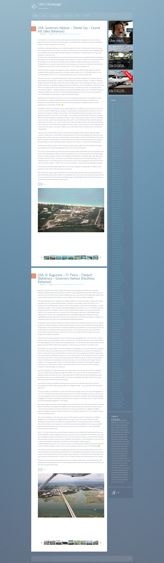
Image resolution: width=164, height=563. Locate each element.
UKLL (122, 460)
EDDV (125, 427)
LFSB (116, 446)
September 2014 (119, 281)
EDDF (112, 439)
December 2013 (119, 299)
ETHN (122, 439)
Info (77, 16)
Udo (46, 34)
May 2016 (117, 240)
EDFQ (116, 470)
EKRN (119, 470)
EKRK (119, 451)
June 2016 (117, 238)
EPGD (128, 432)
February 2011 (118, 370)
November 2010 (119, 377)
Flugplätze (55, 16)
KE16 (122, 477)
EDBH (112, 451)
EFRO (123, 458)
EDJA (119, 425)
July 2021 (117, 113)
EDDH (116, 422)
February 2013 (118, 318)
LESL (116, 465)
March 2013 (117, 315)
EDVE (126, 470)
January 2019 (118, 174)
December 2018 (119, 176)
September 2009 (119, 404)
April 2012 (117, 338)
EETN (112, 460)
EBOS (125, 456)
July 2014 (117, 286)
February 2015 (118, 274)
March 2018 (117, 192)
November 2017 (119, 202)
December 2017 (119, 199)
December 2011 (119, 347)
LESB (119, 437)
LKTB (112, 463)
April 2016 (117, 243)
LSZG (116, 479)
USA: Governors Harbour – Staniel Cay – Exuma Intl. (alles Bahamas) (69, 29)
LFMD (123, 451)
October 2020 (118, 133)
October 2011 (118, 352)
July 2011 (117, 359)
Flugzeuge (68, 16)
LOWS (120, 422)
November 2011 (119, 350)
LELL (112, 453)
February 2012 (118, 343)
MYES (74, 34)
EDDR (123, 472)
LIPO (119, 468)
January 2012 (118, 345)
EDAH (119, 434)
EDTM (113, 477)
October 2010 (118, 379)
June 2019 (117, 163)
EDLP (119, 449)
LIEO (112, 456)
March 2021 (117, 122)
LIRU (112, 482)
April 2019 (117, 167)
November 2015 (119, 254)
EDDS (124, 422)
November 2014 (119, 279)
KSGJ (63, 284)
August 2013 (118, 306)
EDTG (118, 453)
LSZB (119, 465)
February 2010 (118, 393)
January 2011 (118, 372)
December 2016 (119, 224)
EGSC (112, 444)
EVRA (115, 460)
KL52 (125, 477)
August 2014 (118, 284)
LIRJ (122, 468)
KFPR (59, 284)
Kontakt (87, 16)
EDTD (119, 475)
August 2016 (118, 233)
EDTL (116, 475)
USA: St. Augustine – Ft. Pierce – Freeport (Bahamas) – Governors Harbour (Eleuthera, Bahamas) (66, 278)
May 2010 (117, 388)
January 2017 (118, 222)
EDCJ (116, 437)
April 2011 (117, 366)
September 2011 (119, 354)
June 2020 (117, 142)
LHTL (119, 430)
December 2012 (119, 320)
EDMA (115, 420)
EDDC (122, 427)
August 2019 (118, 158)
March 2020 (117, 147)
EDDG (113, 465)
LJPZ (125, 465)
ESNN (116, 477)
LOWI (116, 425)
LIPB (116, 427)
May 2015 (117, 268)
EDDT (122, 449)
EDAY (122, 430)
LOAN (124, 432)
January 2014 (118, 297)
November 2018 (119, 179)
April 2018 (117, 190)
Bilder (44, 16)
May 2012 (117, 336)
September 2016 (119, 231)
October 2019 (118, 156)
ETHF (122, 434)
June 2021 (117, 115)
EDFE (121, 420)
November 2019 (119, 154)
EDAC (126, 446)
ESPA (116, 472)
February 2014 (118, 295)
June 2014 (117, 288)
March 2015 (117, 272)
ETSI (112, 432)
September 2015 (119, 258)
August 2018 (118, 183)
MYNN (116, 444)
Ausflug (56, 34)
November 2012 (119, 322)
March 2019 (117, 170)
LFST (118, 482)
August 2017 (118, 208)
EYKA (115, 482)
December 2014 (119, 277)
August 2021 (118, 110)
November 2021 (119, 104)
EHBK (121, 456)
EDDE (125, 439)
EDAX (118, 456)
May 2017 (117, 213)
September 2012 (119, 327)
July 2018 (117, 186)
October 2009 (118, 402)
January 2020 (118, 149)
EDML (119, 463)
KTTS (119, 439)
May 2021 (117, 117)
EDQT (112, 434)
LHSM (113, 472)
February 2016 (118, 247)
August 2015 (118, 261)
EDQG (126, 453)
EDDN (113, 423)
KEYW (113, 446)
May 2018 (117, 188)
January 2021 (118, 126)
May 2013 (117, 313)
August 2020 (118, 138)
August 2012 (118, 329)
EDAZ (126, 425)
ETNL (116, 434)
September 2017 (119, 206)
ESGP (116, 439)
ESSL (115, 453)
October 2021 (118, 106)
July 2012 (117, 331)
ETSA (112, 470)
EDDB (119, 427)
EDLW (116, 449)
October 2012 (118, 325)
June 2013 (117, 311)
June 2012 (117, 334)
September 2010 (119, 381)
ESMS (116, 458)
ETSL (119, 477)
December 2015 (119, 252)
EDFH (126, 472)
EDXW (117, 441)
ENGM (113, 437)
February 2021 (118, 124)
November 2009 (119, 400)
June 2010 (117, 386)
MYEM (70, 34)
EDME (123, 425)
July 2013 (117, 309)
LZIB (128, 460)
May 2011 (117, 363)
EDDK (119, 472)
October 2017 (118, 204)
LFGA (125, 434)
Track (44, 184)
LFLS (122, 463)
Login (117, 492)
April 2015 (117, 270)
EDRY (126, 463)
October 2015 (118, 256)
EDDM (127, 422)
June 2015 (117, 265)
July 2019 (117, 161)
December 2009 (119, 397)
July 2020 (117, 140)
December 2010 (119, 375)
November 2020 (119, 131)
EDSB (112, 449)
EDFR (122, 465)
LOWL (113, 479)
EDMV (122, 453)
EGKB (127, 441)
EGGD (124, 441)
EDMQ (113, 441)
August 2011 (118, 356)
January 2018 (118, 197)
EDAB (122, 482)
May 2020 (117, 145)
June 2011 (117, 361)
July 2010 (117, 384)
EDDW (126, 430)
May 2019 (117, 165)
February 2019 (118, 172)
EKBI (118, 432)
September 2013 (119, 304)
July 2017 (117, 211)
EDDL (126, 449)
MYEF (66, 34)
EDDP (112, 425)
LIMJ (115, 456)
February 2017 (118, 220)
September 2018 (119, 181)
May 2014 (117, 290)
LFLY (121, 432)
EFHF (126, 458)
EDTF (112, 468)
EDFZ (122, 446)
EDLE (126, 479)
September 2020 (119, 135)
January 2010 (118, 395)
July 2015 (117, 263)
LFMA (112, 458)
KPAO (115, 432)
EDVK (116, 430)
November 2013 (119, 302)
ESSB (119, 458)
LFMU (126, 451)
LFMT (119, 479)
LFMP (116, 463)
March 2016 (117, 245)
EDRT (122, 437)
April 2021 (117, 120)
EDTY (126, 437)
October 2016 (118, 229)
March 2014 (117, 293)
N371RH (79, 34)
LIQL (124, 468)
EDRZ (112, 475)
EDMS (113, 430)
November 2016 (119, 227)
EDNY (125, 420)
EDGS (125, 460)
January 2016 (118, 249)
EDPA (127, 468)
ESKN (116, 451)
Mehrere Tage (61, 34)
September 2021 (119, 108)
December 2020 (119, 129)
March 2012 (117, 340)
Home (35, 16)
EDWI (115, 468)
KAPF (119, 446)
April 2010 (117, 391)
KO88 (123, 479)
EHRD (120, 441)
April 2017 (117, 215)
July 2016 (117, 236)
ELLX (119, 460)
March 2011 (117, 368)
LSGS (122, 470)
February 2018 (118, 195)
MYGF (77, 284)
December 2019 (119, 151)
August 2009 (118, 407)
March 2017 (117, 217)
